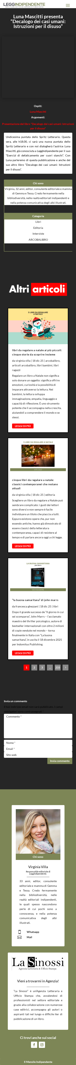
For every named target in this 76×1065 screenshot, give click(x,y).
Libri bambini (44, 365)
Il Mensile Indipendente (38, 1061)
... (50, 667)
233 (57, 667)
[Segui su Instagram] (42, 1045)
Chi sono (38, 856)
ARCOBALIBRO (38, 239)
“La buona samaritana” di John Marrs (35, 600)
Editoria (38, 227)
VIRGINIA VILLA (23, 360)
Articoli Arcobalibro (24, 365)
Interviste (38, 233)
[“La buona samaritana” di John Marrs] (38, 576)
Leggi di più (23, 426)
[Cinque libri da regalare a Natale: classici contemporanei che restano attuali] (38, 456)
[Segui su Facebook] (34, 1045)
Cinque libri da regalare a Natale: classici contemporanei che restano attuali (35, 484)
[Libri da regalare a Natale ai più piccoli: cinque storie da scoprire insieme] (38, 326)
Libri (38, 221)
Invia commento (60, 760)
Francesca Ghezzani (27, 606)
